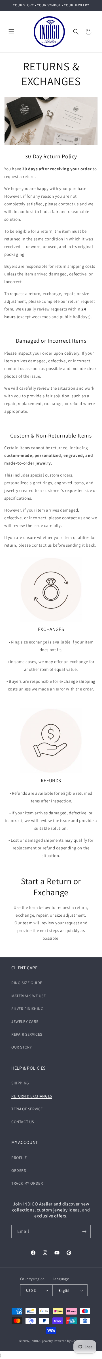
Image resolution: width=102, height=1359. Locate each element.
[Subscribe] (84, 1231)
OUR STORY (21, 1047)
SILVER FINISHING (27, 1008)
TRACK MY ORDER (27, 1183)
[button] (11, 31)
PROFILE (19, 1157)
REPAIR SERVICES (26, 1034)
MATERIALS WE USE (28, 995)
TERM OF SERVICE (27, 1108)
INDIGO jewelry (42, 1341)
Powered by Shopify (68, 1341)
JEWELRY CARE (24, 1021)
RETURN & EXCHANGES (31, 1096)
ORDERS (18, 1170)
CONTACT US (22, 1121)
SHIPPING (20, 1083)
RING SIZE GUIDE (26, 982)
